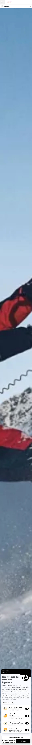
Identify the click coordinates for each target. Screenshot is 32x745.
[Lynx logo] (9, 2)
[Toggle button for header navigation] (2, 2)
